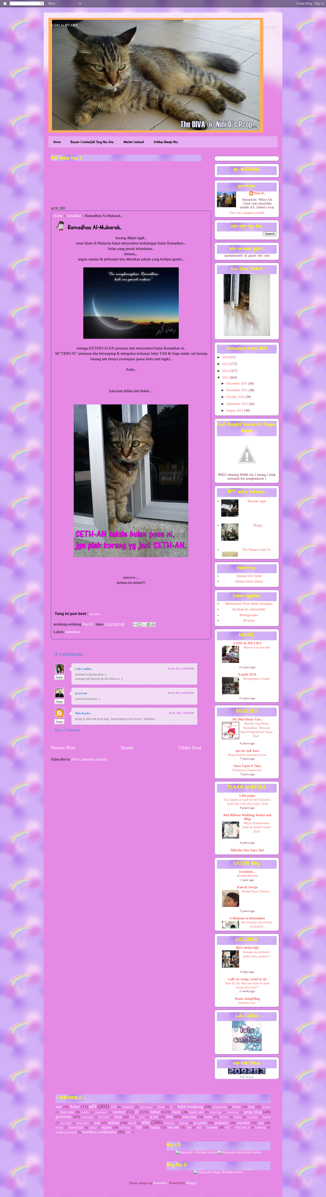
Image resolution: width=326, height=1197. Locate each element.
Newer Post (63, 748)
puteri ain (81, 693)
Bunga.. (258, 525)
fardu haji (215, 1112)
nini (146, 1122)
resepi (59, 1127)
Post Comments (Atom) (89, 759)
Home (57, 142)
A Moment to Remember (247, 918)
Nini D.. (89, 624)
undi (198, 1127)
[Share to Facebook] (148, 624)
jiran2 (208, 1117)
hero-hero (104, 1117)
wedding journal (66, 1132)
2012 (226, 371)
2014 (226, 357)
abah (59, 1107)
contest (119, 1112)
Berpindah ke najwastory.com (247, 755)
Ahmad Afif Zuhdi (249, 576)
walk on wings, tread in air (247, 979)
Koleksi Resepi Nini (166, 142)
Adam (75, 1106)
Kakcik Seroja (247, 887)
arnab (161, 1107)
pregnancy (222, 1123)
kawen (224, 1117)
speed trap (125, 1127)
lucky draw (82, 1123)
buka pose (67, 1112)
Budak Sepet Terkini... (256, 891)
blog (251, 1107)
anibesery (128, 1107)
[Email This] (135, 624)
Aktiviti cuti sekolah (256, 647)
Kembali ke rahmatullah (249, 609)
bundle (85, 1112)
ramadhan (74, 216)
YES (128, 1132)
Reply (59, 677)
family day (196, 1112)
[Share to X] (144, 624)
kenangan (252, 1117)
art (171, 1107)
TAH (138, 1127)
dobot (155, 1112)
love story (65, 1123)
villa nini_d (242, 1127)
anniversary (146, 1107)
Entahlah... (247, 872)
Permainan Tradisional (247, 770)
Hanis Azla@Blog (247, 999)
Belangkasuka (249, 615)
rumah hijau (76, 1127)
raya (261, 1123)
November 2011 (237, 390)
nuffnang (169, 1123)
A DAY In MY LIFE (64, 25)
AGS (113, 1107)
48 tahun (249, 620)
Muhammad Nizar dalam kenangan (248, 603)
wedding (260, 1127)
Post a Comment (66, 730)
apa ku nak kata (247, 750)
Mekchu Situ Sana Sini (247, 850)
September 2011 (237, 404)
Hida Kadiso (82, 713)
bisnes (236, 1107)
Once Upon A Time (247, 766)
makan (113, 1122)
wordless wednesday (99, 1132)
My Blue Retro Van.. (247, 719)
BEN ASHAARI (247, 948)
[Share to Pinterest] (153, 624)
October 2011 (235, 397)
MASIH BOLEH (247, 876)
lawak (266, 1117)
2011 (226, 377)
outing (183, 1123)
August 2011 (235, 410)
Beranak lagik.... (258, 501)
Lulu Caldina (83, 669)
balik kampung (190, 1106)
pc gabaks (200, 1123)
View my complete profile (246, 213)
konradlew (160, 1183)
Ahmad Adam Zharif (249, 581)
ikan (132, 1117)
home (118, 1117)
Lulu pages (247, 795)
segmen (107, 1127)
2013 (226, 364)
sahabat (93, 1127)
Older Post (190, 748)
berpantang (220, 1107)
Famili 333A (247, 674)
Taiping (155, 1127)
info (169, 1116)
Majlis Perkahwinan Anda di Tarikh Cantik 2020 (256, 827)
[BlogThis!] (139, 624)
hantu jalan (87, 1117)
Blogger (191, 1183)
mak (97, 1123)
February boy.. (247, 1003)
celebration (101, 1112)
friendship (232, 1112)
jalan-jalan (189, 1117)
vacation (211, 1127)
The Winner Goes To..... (258, 549)
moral (132, 1123)
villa (227, 1127)
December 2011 (237, 383)
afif (92, 1106)
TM (189, 1127)
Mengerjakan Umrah (256, 678)
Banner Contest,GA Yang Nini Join (92, 142)
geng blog (253, 1112)
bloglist (266, 1107)
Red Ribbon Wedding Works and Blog (247, 817)
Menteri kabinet (134, 142)
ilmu (142, 1117)
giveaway (64, 1116)
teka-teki (173, 1127)
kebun (238, 1117)
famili (176, 1112)
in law (154, 1117)
